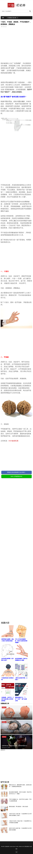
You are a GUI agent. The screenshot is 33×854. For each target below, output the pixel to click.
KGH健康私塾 (13, 441)
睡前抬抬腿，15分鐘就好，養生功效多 (18, 806)
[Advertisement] (16, 47)
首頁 (3, 17)
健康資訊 (5, 26)
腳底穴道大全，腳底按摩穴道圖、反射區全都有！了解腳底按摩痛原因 (20, 785)
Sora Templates (20, 846)
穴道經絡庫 (7, 846)
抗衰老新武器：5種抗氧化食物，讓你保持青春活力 (14, 745)
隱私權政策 (27, 846)
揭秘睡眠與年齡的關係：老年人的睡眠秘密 (12, 731)
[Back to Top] (16, 852)
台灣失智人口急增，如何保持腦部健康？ (12, 716)
